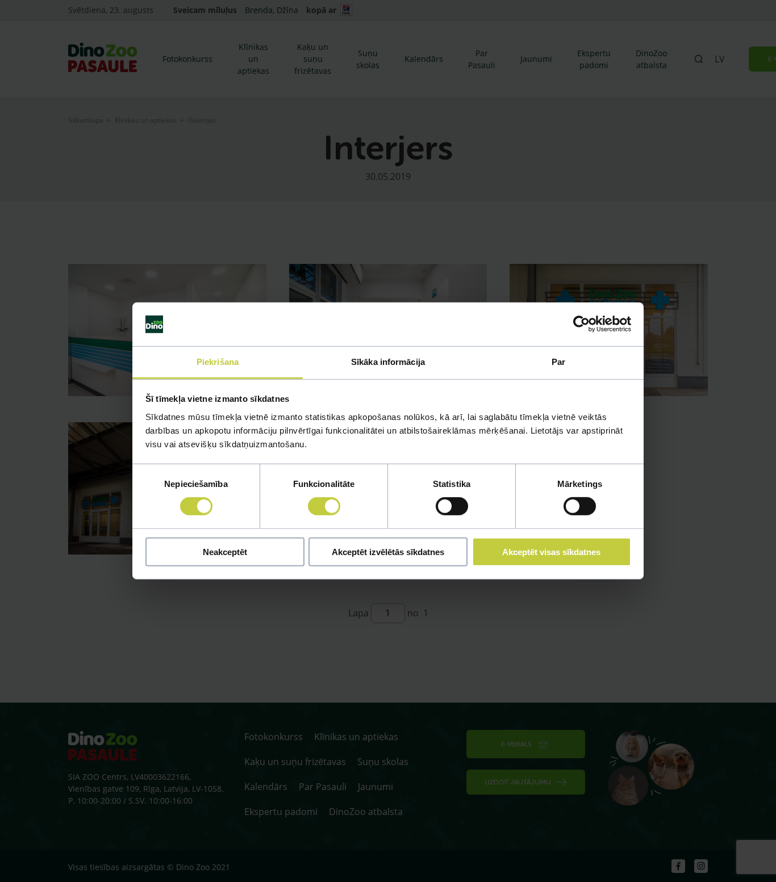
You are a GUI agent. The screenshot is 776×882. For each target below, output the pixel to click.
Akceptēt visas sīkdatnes (551, 551)
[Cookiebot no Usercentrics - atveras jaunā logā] (581, 324)
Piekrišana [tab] (218, 362)
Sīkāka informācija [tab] (388, 362)
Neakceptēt (225, 551)
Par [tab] (558, 362)
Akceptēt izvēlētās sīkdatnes (388, 551)
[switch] (324, 506)
